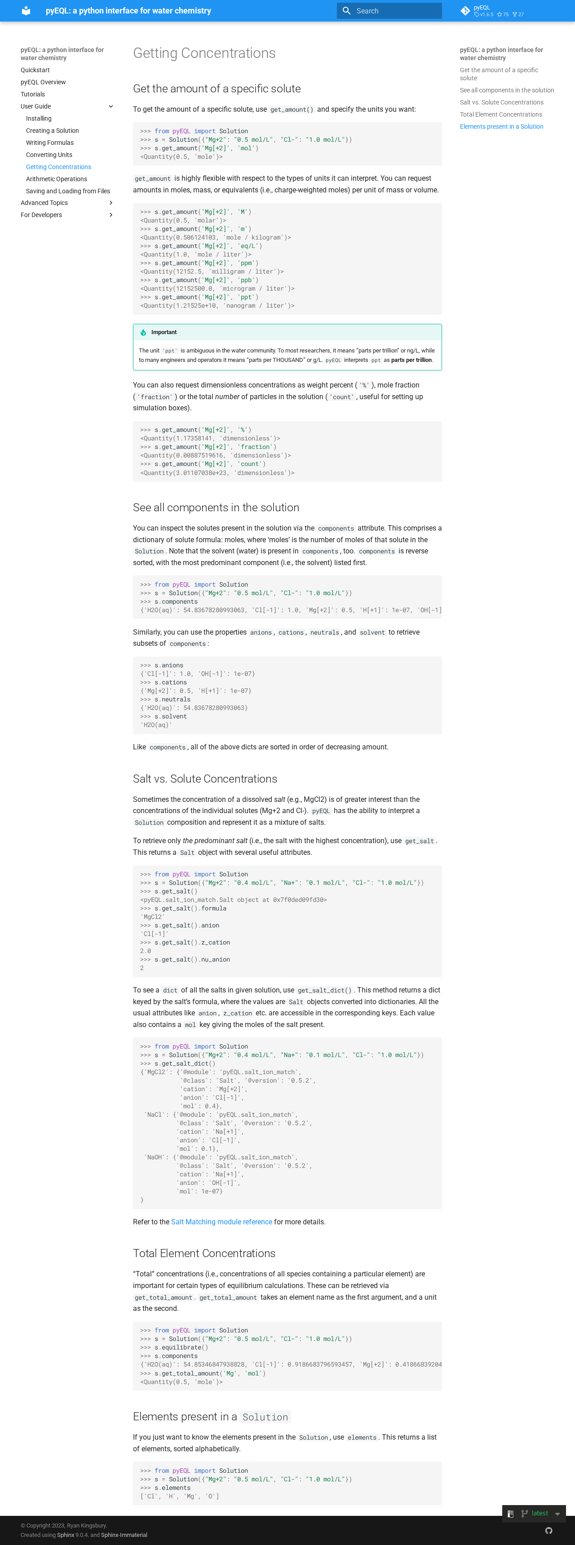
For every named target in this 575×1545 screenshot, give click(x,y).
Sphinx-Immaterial (124, 1535)
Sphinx (65, 1535)
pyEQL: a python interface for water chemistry (62, 53)
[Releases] (549, 1530)
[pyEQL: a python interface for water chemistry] (26, 11)
